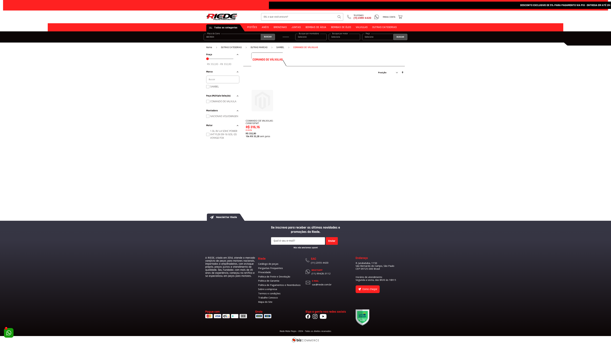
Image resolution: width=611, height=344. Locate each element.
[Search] (339, 17)
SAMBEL (280, 47)
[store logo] (222, 17)
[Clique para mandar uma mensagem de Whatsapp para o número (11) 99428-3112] (376, 17)
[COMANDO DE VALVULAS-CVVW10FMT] (262, 100)
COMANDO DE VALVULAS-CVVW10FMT (260, 121)
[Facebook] (308, 317)
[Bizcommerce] (305, 340)
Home (209, 47)
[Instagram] (315, 317)
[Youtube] (323, 317)
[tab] (222, 55)
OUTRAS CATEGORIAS (231, 47)
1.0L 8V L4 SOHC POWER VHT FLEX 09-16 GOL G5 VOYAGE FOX (223, 134)
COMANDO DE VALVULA (223, 101)
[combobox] (302, 17)
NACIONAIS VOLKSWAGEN (224, 116)
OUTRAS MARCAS (259, 47)
